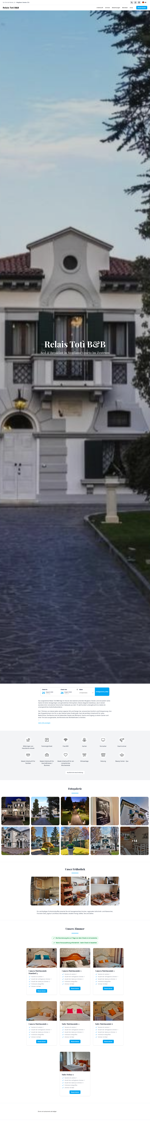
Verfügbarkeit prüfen (102, 691)
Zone (131, 7)
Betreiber (125, 7)
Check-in (44, 689)
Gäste (81, 689)
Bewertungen (116, 7)
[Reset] (77, 689)
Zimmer (107, 7)
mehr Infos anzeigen (44, 723)
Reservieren (142, 8)
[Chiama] (131, 2)
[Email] (139, 2)
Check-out (64, 689)
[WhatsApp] (135, 2)
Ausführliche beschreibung (75, 772)
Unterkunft (100, 7)
